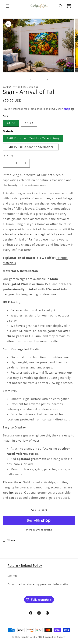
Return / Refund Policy (25, 565)
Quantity (8, 155)
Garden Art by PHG (32, 636)
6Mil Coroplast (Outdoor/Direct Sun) (33, 138)
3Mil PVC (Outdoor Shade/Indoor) (31, 147)
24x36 (11, 123)
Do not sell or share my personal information (38, 584)
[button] (7, 6)
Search (12, 576)
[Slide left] (31, 79)
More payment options (39, 529)
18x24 (29, 123)
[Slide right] (47, 79)
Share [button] (11, 540)
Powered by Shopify (54, 636)
